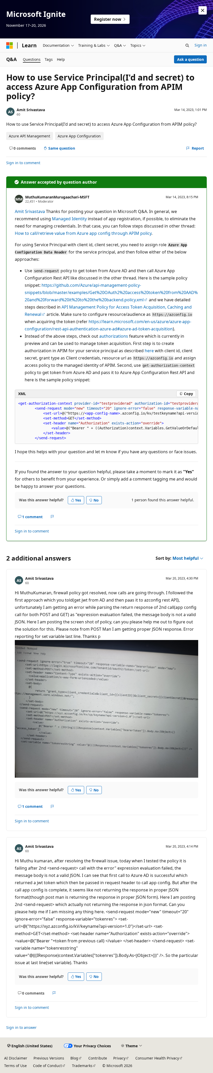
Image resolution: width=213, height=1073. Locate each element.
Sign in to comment (23, 162)
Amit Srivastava (31, 109)
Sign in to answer (21, 1027)
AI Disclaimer (15, 1058)
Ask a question (190, 59)
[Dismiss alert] (202, 10)
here (149, 351)
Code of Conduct (47, 1065)
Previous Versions (49, 1058)
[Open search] (187, 45)
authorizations (113, 336)
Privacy (119, 1058)
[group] (106, 421)
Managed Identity (69, 219)
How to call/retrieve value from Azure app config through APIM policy (83, 233)
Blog (74, 1058)
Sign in (201, 45)
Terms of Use (15, 1065)
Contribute (97, 1058)
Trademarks (82, 1065)
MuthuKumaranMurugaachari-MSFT (57, 197)
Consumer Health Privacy (157, 1058)
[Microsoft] (9, 45)
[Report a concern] (52, 516)
